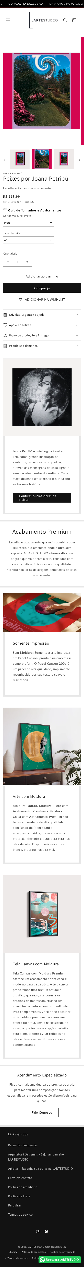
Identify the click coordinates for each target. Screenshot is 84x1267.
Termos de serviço (20, 1214)
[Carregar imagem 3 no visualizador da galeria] (64, 159)
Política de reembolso (23, 1187)
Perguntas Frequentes (23, 1145)
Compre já (42, 288)
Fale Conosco (42, 1112)
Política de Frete (19, 1196)
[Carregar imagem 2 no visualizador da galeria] (42, 159)
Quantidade (10, 253)
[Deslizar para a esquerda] (4, 160)
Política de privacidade (62, 1252)
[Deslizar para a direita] (79, 160)
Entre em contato (20, 1178)
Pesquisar (14, 1205)
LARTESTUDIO (36, 1246)
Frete (6, 202)
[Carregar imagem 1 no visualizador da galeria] (20, 159)
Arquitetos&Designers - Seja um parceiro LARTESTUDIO (36, 1157)
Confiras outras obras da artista (37, 497)
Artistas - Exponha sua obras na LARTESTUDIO (40, 1168)
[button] (8, 20)
